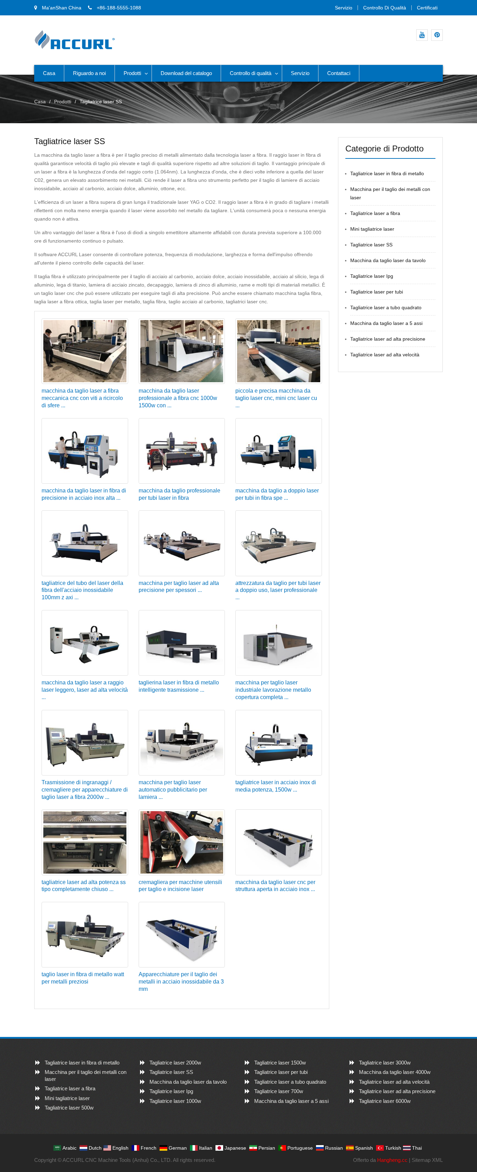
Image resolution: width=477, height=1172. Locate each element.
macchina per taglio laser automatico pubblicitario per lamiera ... (173, 789)
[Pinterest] (437, 35)
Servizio (343, 7)
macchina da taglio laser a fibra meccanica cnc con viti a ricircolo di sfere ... (82, 398)
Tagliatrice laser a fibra (375, 213)
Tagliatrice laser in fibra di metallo (387, 173)
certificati (427, 7)
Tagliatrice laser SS (371, 244)
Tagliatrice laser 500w (69, 1108)
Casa (49, 73)
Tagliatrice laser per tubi (376, 292)
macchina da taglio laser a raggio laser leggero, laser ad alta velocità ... (85, 690)
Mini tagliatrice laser (372, 229)
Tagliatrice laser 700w (278, 1091)
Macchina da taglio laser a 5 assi (386, 323)
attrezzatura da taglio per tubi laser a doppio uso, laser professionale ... (278, 590)
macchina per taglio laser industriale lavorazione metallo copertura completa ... (273, 690)
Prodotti (132, 73)
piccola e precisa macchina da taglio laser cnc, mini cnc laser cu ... (276, 398)
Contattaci (338, 73)
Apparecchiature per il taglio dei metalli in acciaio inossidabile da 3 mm (181, 981)
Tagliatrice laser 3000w (385, 1063)
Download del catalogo (186, 73)
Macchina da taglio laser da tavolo (388, 260)
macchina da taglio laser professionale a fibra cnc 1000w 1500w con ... (178, 398)
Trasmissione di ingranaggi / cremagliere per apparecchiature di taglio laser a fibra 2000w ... (85, 789)
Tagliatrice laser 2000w (175, 1063)
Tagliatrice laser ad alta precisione (387, 339)
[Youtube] (422, 35)
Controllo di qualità (384, 7)
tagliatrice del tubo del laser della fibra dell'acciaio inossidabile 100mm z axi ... (82, 590)
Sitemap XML (427, 1160)
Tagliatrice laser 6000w (385, 1101)
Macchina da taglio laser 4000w (395, 1072)
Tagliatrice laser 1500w (280, 1063)
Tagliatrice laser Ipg (371, 276)
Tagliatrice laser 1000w (175, 1101)
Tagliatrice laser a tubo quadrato (385, 307)
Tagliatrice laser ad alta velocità (384, 354)
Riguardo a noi (89, 73)
